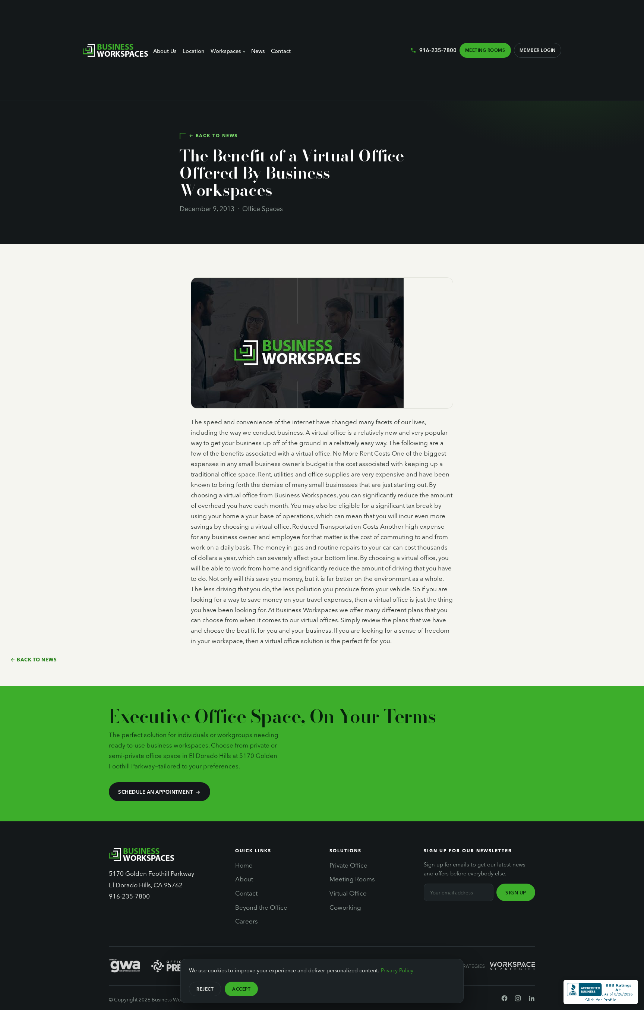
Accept (241, 988)
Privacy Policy (397, 970)
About (244, 879)
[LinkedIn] (531, 999)
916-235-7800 (437, 50)
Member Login (538, 50)
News (258, 51)
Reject (205, 988)
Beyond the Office (261, 907)
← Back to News (213, 135)
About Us (165, 51)
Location (194, 51)
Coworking (345, 907)
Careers (246, 921)
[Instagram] (517, 999)
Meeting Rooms (485, 50)
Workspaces (226, 51)
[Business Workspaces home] (115, 50)
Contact (281, 51)
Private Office (348, 865)
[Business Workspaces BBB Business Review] (601, 992)
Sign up (515, 892)
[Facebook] (504, 999)
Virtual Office (348, 893)
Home (244, 865)
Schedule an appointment (155, 791)
